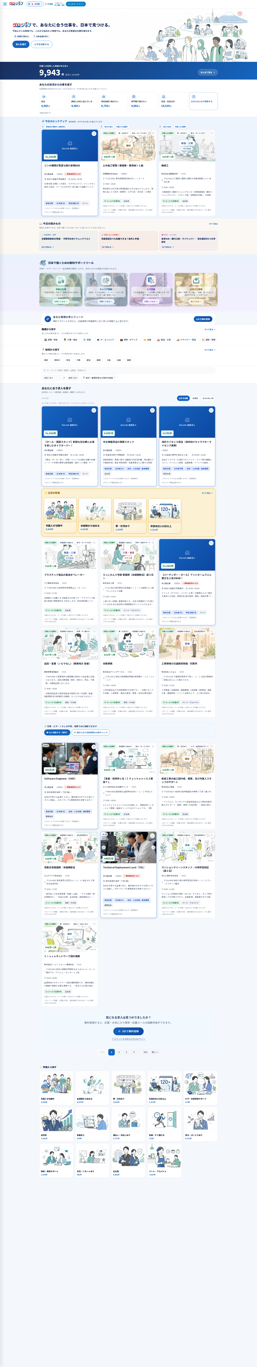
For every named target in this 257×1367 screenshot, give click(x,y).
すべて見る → (209, 329)
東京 (46, 360)
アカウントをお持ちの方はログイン (128, 1038)
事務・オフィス (128, 339)
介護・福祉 (70, 339)
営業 (147, 339)
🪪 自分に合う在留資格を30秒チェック (91, 732)
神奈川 (57, 360)
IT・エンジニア (105, 339)
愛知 (88, 360)
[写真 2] (71, 772)
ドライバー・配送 (186, 339)
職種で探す (73, 378)
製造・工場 (164, 339)
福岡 (129, 360)
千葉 (78, 360)
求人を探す (21, 44)
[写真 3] (131, 861)
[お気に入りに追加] (94, 133)
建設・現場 (208, 339)
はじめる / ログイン (76, 4)
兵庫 (119, 360)
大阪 (109, 360)
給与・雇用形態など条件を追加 (99, 377)
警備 (87, 339)
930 (145, 1052)
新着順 (195, 398)
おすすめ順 (183, 398)
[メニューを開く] (5, 4)
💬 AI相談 (49, 4)
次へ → (155, 1052)
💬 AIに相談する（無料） (57, 732)
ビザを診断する (41, 44)
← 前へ (102, 1052)
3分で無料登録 (130, 1031)
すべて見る (213, 223)
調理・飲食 (51, 339)
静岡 (99, 360)
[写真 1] (69, 772)
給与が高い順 (208, 398)
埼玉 (68, 360)
